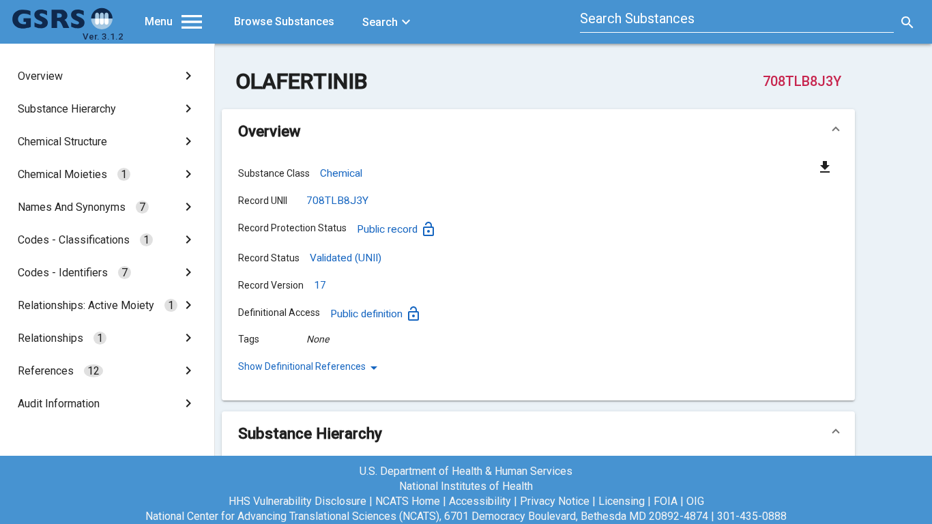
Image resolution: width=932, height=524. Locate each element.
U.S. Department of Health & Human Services (466, 471)
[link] (107, 75)
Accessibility (480, 501)
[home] (63, 26)
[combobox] (737, 20)
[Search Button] (907, 21)
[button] (538, 131)
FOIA (666, 501)
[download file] (825, 166)
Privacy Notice (554, 501)
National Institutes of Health (466, 486)
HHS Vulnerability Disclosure (297, 501)
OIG (695, 501)
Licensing (621, 501)
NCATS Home (407, 501)
